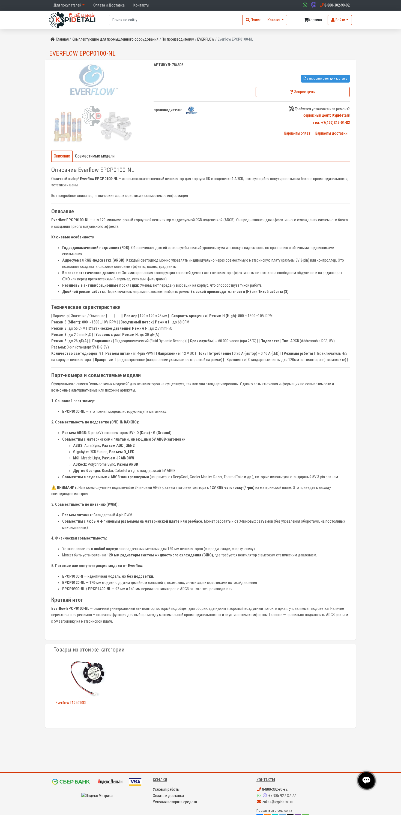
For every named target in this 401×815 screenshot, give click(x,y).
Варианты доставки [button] (331, 133)
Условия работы (166, 789)
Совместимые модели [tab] (95, 156)
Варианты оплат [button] (297, 133)
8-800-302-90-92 (274, 789)
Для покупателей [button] (67, 5)
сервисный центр (326, 115)
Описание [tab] (62, 156)
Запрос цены (304, 92)
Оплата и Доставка (109, 5)
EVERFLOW (205, 39)
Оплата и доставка (168, 795)
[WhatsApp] (259, 796)
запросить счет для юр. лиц (326, 78)
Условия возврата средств (175, 802)
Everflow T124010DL (71, 703)
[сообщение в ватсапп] (304, 5)
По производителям (178, 39)
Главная (62, 39)
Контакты (141, 5)
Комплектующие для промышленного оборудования (115, 39)
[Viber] (265, 796)
